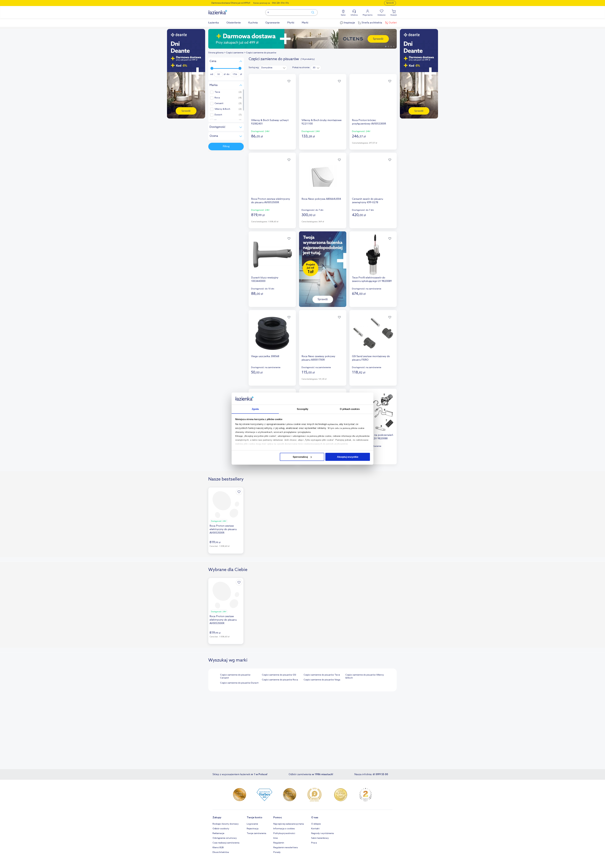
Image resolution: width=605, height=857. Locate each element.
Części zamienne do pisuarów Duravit (239, 683)
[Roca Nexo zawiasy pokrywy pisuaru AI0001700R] (323, 333)
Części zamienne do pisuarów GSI (279, 675)
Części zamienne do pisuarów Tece (322, 675)
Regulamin (278, 843)
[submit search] (311, 12)
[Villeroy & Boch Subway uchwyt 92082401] (272, 97)
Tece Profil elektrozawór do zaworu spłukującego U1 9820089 (372, 279)
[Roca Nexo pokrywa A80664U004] (323, 176)
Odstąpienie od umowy (225, 838)
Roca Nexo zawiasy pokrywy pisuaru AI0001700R (318, 358)
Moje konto (367, 15)
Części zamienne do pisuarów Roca (280, 680)
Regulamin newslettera (285, 847)
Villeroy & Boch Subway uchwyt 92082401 (270, 122)
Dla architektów (221, 852)
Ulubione (381, 15)
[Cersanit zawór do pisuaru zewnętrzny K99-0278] (373, 176)
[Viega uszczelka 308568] (272, 333)
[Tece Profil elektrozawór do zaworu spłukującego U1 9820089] (373, 255)
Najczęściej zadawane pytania (288, 824)
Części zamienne (234, 52)
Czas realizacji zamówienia (226, 843)
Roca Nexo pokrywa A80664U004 (321, 199)
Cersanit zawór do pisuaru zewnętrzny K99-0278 (367, 201)
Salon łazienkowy (320, 838)
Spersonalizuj (300, 456)
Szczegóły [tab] (302, 408)
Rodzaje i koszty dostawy (226, 824)
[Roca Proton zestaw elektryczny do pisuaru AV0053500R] (272, 176)
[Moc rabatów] (340, 39)
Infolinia (354, 15)
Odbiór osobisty (221, 828)
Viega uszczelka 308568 (265, 356)
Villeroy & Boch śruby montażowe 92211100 (322, 122)
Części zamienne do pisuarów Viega (322, 680)
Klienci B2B (218, 847)
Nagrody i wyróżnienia (322, 833)
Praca (314, 843)
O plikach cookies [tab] (350, 408)
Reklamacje (218, 833)
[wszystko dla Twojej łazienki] (224, 10)
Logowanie (252, 824)
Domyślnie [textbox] (266, 67)
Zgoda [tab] (255, 408)
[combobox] (273, 67)
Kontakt (315, 828)
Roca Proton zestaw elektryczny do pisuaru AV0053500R (270, 201)
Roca (217, 98)
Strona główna (215, 52)
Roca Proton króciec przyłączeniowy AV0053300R (369, 122)
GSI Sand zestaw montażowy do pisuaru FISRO (371, 358)
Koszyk (394, 15)
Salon (343, 15)
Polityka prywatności (284, 833)
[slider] (211, 68)
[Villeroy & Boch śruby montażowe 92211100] (323, 97)
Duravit (218, 115)
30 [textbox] (314, 67)
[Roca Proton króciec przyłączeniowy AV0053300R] (373, 97)
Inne (275, 838)
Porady (277, 852)
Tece (217, 92)
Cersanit (219, 103)
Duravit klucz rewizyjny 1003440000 (264, 279)
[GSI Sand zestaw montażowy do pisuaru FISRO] (373, 333)
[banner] (186, 74)
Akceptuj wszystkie (347, 456)
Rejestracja (252, 828)
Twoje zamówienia (256, 833)
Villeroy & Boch (222, 109)
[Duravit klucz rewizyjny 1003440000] (272, 255)
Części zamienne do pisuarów (261, 52)
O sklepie (316, 824)
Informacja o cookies (284, 828)
